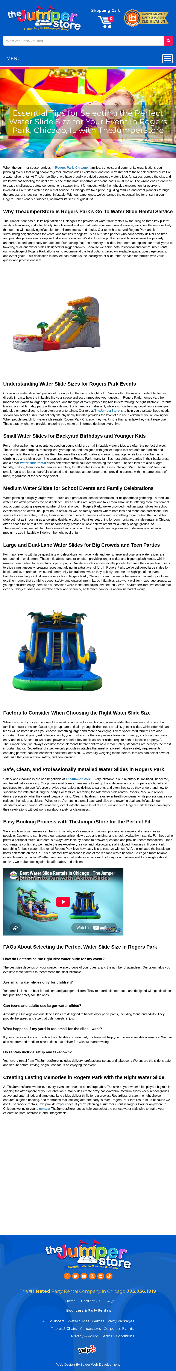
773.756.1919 (141, 1291)
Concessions (90, 1329)
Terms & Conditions (117, 1336)
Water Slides (78, 1321)
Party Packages (120, 1321)
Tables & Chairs (64, 1329)
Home (70, 1301)
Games (98, 1321)
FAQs (109, 1301)
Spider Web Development (100, 1364)
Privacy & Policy (84, 1336)
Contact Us (90, 1301)
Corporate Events (119, 1329)
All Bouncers (53, 1321)
